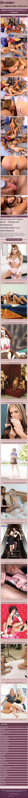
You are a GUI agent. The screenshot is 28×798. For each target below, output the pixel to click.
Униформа (3, 777)
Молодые (3, 758)
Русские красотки (5, 767)
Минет (2, 756)
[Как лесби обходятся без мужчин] (14, 341)
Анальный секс (5, 732)
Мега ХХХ (3, 784)
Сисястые (3, 770)
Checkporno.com (17, 796)
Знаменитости (4, 748)
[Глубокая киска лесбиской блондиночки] (14, 501)
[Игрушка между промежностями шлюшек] (14, 661)
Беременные (4, 736)
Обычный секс (5, 763)
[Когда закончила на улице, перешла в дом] (14, 461)
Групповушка (4, 741)
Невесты (3, 760)
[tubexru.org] (7, 2)
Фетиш (2, 779)
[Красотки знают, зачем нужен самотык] (14, 261)
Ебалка (14, 16)
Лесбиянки (4, 753)
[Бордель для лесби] (14, 381)
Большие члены (5, 739)
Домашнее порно (5, 744)
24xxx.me (22, 6)
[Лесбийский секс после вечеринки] (14, 301)
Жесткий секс (4, 746)
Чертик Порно (4, 727)
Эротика (3, 782)
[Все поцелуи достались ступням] (14, 421)
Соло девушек (4, 775)
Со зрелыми (4, 772)
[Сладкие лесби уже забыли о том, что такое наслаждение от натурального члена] (14, 621)
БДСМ (2, 734)
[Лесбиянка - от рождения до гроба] (14, 581)
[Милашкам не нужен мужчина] (14, 701)
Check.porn (16, 794)
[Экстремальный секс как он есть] (14, 541)
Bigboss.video (11, 6)
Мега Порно (14, 216)
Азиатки (3, 729)
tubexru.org (9, 790)
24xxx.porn (11, 794)
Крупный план (4, 751)
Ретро (2, 765)
